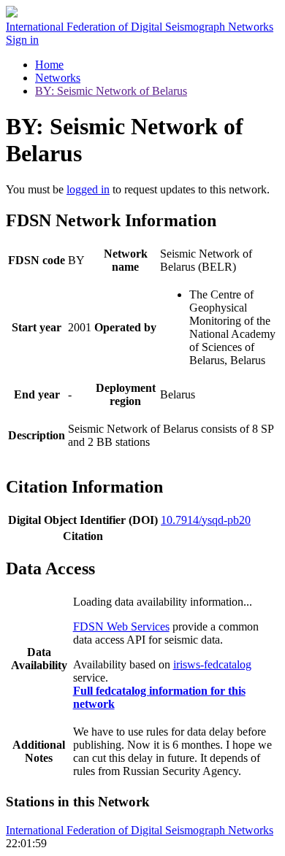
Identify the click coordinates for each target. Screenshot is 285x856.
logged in (88, 189)
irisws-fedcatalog (212, 664)
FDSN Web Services (121, 626)
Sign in (22, 40)
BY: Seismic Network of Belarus (111, 91)
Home (49, 64)
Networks (57, 78)
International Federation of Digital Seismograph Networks (139, 830)
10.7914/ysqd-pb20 (206, 520)
